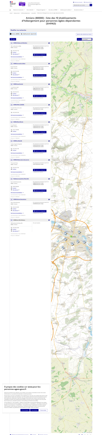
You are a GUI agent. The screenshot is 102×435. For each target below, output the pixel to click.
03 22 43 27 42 (16, 50)
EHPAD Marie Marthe (18, 121)
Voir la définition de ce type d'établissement (49, 43)
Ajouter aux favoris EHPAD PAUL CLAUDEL (12, 105)
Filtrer (14, 39)
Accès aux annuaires (78, 2)
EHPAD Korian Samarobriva (19, 199)
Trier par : (79, 39)
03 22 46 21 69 (16, 148)
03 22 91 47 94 (16, 167)
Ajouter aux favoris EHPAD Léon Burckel (12, 84)
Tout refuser (34, 410)
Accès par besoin (88, 2)
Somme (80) (33, 12)
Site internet (15, 54)
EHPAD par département (25, 12)
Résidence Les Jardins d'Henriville (21, 178)
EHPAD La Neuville (17, 140)
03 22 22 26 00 (16, 207)
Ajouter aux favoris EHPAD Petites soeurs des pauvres (12, 160)
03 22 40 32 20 (16, 112)
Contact (14, 52)
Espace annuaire (17, 12)
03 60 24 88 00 (16, 186)
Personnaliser (43, 410)
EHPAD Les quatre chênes (19, 63)
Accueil (10, 9)
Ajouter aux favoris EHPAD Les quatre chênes (12, 63)
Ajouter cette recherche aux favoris (84, 34)
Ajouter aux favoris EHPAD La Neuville (12, 141)
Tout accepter (25, 410)
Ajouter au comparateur (41, 54)
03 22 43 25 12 (16, 91)
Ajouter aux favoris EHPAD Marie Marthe (12, 122)
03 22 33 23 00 (16, 71)
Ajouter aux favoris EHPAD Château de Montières (12, 43)
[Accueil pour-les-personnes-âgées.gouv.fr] (22, 4)
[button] (79, 232)
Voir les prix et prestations (16, 56)
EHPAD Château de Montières (20, 42)
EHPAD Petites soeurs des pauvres (21, 159)
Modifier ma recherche (18, 30)
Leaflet (84, 432)
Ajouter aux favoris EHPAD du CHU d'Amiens (12, 220)
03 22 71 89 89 (16, 129)
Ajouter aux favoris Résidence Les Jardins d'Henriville (12, 179)
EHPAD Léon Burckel (18, 84)
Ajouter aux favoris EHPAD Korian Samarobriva (12, 199)
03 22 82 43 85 (16, 227)
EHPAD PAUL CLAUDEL (18, 104)
